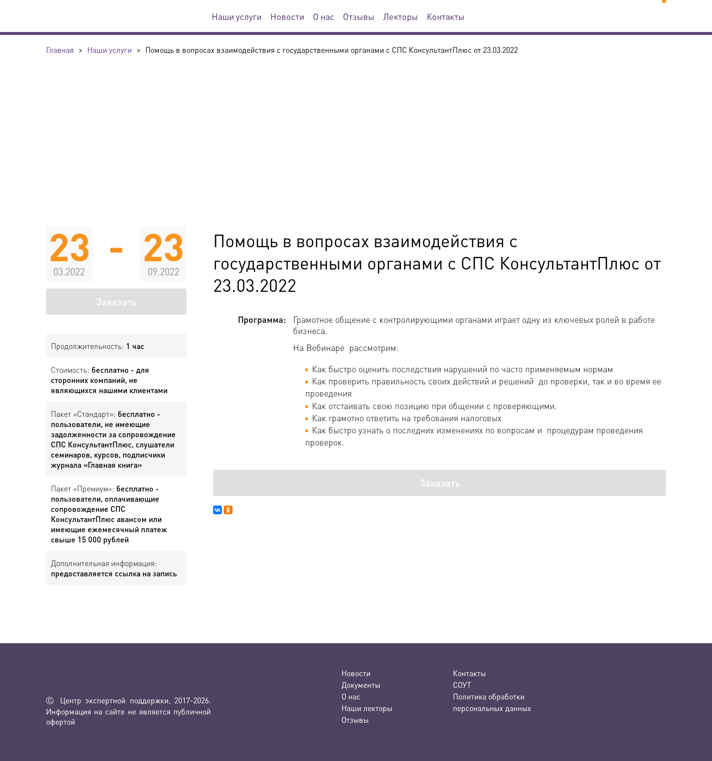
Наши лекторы (366, 708)
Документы (360, 685)
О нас (323, 16)
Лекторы (400, 16)
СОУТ (462, 685)
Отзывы (358, 16)
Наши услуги (237, 16)
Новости (287, 16)
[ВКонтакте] (217, 510)
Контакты (445, 16)
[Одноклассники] (228, 510)
